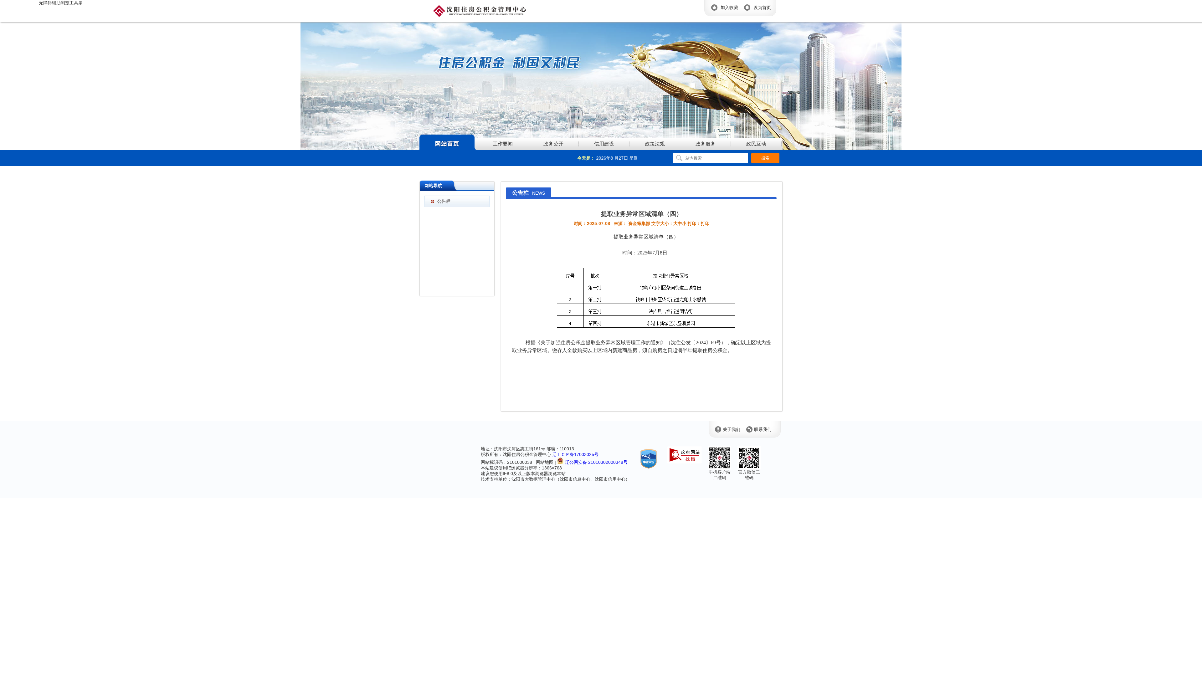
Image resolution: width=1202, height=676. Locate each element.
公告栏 (443, 201)
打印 (705, 223)
